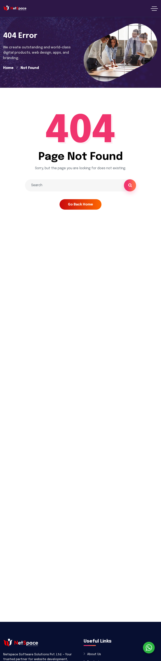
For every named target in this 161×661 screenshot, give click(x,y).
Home (8, 68)
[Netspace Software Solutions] (14, 8)
